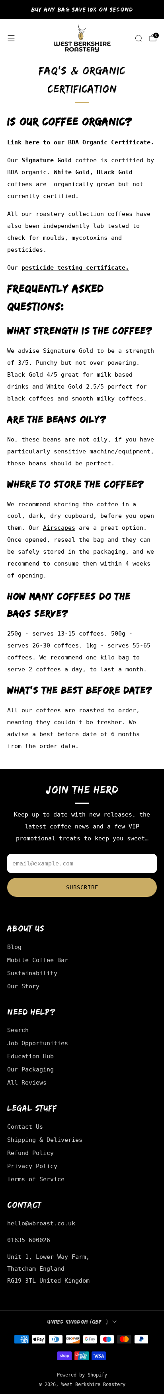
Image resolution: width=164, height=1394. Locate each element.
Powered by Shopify (82, 1375)
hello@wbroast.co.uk (41, 1223)
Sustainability (32, 973)
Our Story (23, 986)
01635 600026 (28, 1240)
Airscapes (59, 527)
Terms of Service (35, 1179)
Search (18, 1030)
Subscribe (82, 887)
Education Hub (30, 1056)
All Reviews (27, 1082)
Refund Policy (30, 1152)
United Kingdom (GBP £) (78, 1322)
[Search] (139, 38)
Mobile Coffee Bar (37, 960)
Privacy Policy (32, 1166)
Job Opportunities (37, 1043)
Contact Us (25, 1126)
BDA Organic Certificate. (111, 142)
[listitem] (82, 9)
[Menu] (11, 38)
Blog (14, 946)
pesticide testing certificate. (75, 267)
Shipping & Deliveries (44, 1139)
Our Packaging (30, 1069)
